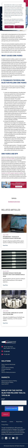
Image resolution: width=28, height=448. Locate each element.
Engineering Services (14, 201)
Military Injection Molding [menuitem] (7, 382)
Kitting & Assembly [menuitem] (6, 369)
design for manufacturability (8, 158)
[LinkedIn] (6, 438)
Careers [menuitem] (11, 421)
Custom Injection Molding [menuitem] (7, 367)
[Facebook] (2, 438)
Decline (19, 26)
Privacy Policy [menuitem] (4, 424)
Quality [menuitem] (3, 370)
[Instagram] (17, 438)
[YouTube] (13, 438)
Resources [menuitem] (4, 421)
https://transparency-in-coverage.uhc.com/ (12, 434)
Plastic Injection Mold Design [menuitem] (8, 364)
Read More (5, 245)
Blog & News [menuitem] (19, 421)
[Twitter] (10, 438)
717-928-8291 (7, 351)
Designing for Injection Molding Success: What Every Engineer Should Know (14, 274)
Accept (9, 26)
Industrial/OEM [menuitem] (4, 384)
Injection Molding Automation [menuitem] (8, 372)
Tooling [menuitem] (3, 366)
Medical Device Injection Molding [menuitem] (9, 380)
